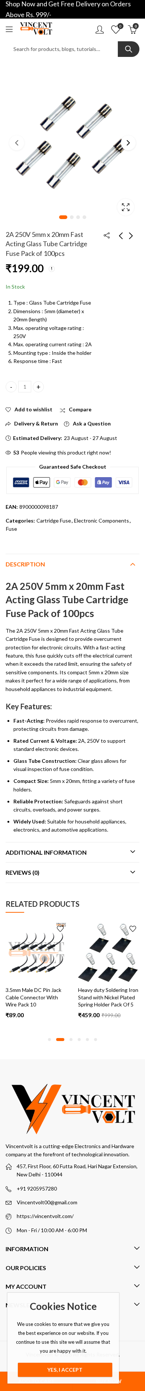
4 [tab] (84, 217)
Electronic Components (101, 520)
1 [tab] (63, 217)
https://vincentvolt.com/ (45, 1216)
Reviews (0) (22, 872)
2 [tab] (72, 217)
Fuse (11, 529)
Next (128, 142)
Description (25, 564)
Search (128, 49)
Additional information (46, 852)
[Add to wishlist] (68, 928)
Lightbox (125, 207)
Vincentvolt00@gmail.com (47, 1202)
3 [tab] (78, 217)
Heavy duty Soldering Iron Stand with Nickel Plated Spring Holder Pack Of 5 (44, 997)
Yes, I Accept (65, 1369)
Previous (16, 142)
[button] (49, 1039)
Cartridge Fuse (53, 520)
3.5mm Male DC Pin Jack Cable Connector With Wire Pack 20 (114, 997)
